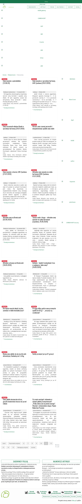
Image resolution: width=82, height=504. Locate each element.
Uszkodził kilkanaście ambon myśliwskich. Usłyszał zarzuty (19, 464)
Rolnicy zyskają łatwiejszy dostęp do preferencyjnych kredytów (61, 482)
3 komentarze (38, 110)
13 (3, 447)
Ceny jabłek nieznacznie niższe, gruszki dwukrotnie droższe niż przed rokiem (14, 401)
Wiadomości (32, 7)
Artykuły (43, 7)
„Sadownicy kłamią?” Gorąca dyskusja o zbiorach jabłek (59, 472)
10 (41, 443)
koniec (33, 447)
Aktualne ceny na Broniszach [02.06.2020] (12, 218)
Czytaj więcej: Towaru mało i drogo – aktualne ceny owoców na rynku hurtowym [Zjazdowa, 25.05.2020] (44, 245)
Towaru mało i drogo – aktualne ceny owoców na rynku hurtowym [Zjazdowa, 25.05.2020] (44, 219)
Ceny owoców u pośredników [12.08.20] (12, 82)
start (4, 443)
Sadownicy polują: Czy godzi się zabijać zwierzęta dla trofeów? (20, 478)
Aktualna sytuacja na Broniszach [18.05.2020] (13, 264)
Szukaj (78, 7)
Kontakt (70, 7)
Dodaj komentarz (9, 108)
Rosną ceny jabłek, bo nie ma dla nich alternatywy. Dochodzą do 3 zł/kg (14, 355)
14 (8, 447)
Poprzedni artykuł (14, 443)
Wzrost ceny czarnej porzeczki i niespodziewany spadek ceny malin (43, 127)
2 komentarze (38, 294)
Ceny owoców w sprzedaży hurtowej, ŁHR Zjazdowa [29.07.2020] (43, 82)
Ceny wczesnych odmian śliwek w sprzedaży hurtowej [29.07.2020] (13, 127)
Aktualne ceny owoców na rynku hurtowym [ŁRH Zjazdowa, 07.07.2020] (42, 174)
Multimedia (60, 7)
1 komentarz (8, 384)
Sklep (46, 1)
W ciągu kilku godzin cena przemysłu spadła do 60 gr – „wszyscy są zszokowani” (44, 310)
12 (51, 443)
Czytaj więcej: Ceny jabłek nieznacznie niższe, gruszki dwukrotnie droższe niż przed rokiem (15, 427)
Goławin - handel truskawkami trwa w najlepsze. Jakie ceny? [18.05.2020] (43, 265)
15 (13, 447)
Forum (52, 7)
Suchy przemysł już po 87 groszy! (43, 354)
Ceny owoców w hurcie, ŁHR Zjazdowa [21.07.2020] (15, 173)
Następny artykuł (22, 447)
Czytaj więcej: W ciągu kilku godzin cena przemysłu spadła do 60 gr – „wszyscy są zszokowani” (44, 334)
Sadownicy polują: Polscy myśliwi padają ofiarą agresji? (17, 472)
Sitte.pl (74, 500)
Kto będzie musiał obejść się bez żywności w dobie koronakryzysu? (13, 309)
